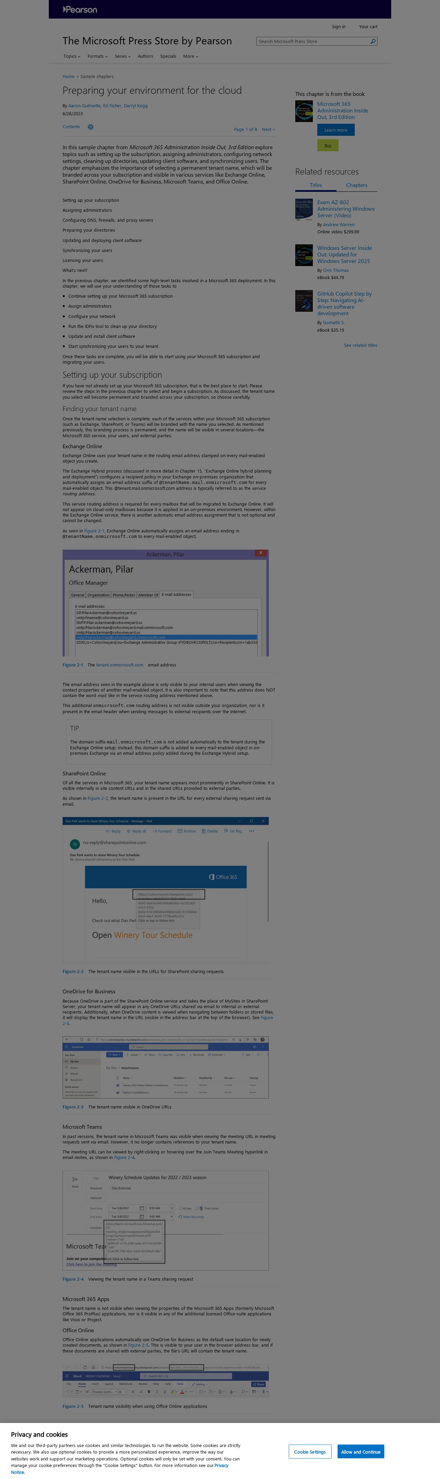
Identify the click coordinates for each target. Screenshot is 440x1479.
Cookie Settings (310, 1451)
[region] (220, 1451)
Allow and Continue (361, 1451)
